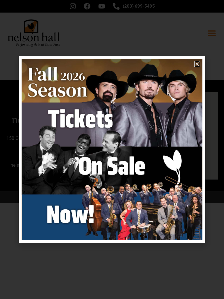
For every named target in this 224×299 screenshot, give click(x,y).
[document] (112, 149)
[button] (197, 64)
